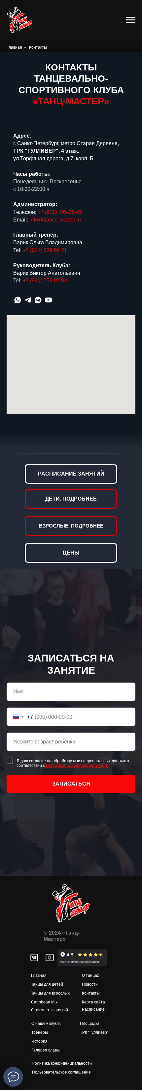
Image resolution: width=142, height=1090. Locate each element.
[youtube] (48, 300)
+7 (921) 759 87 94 (45, 280)
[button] (71, 513)
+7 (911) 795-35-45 (60, 212)
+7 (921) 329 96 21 (45, 250)
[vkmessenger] (38, 300)
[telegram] (28, 300)
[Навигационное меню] (130, 20)
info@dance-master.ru (55, 219)
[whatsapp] (18, 300)
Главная (14, 47)
